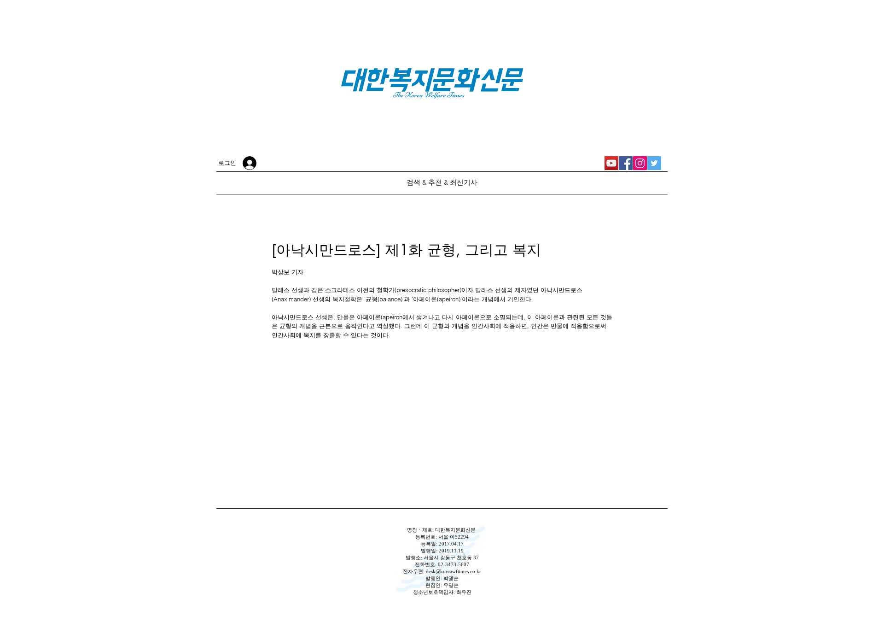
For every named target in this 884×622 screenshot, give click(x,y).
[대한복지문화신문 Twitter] (654, 163)
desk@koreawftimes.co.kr (453, 571)
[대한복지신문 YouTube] (611, 163)
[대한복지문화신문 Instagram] (640, 163)
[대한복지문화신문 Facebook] (626, 163)
